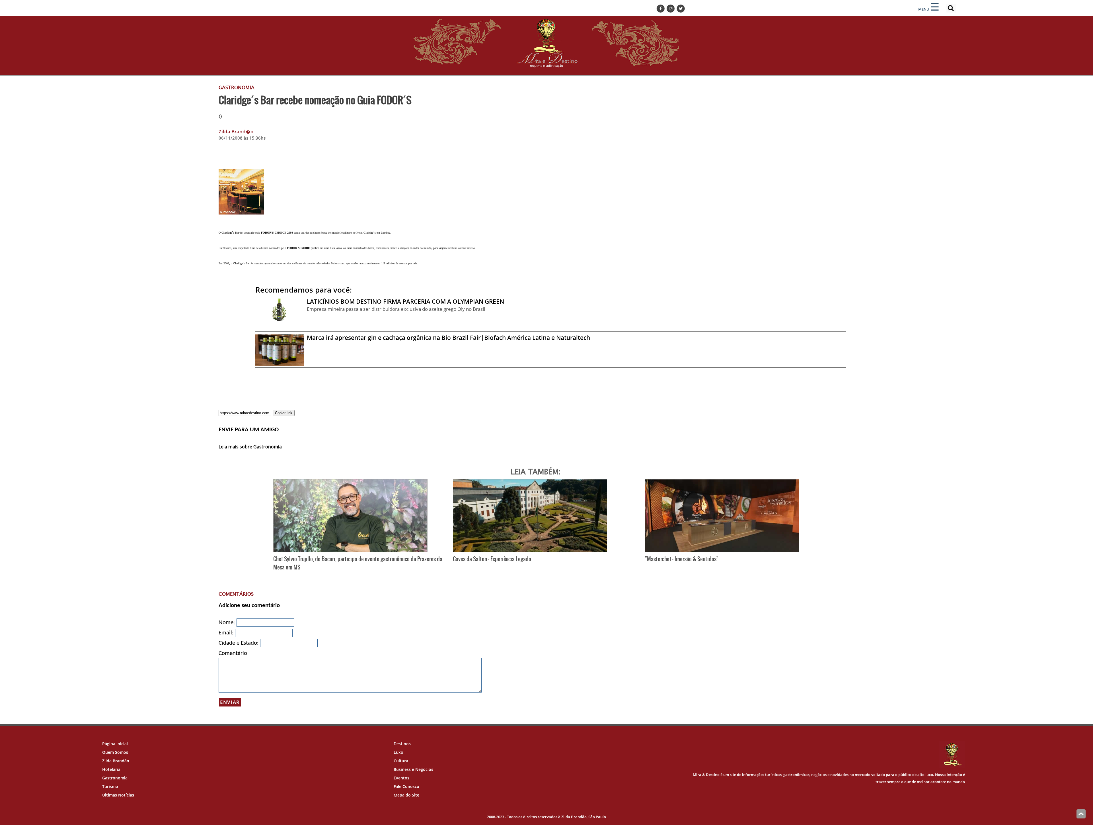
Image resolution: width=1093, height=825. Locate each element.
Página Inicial (115, 743)
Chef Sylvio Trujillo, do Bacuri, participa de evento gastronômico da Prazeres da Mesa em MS (357, 563)
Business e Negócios (413, 769)
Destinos (402, 743)
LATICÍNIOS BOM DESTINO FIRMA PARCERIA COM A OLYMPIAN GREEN (405, 301)
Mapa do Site (406, 795)
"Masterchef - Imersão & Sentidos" (681, 559)
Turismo (110, 786)
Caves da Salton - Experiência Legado (492, 559)
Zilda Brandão (115, 760)
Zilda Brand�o (236, 131)
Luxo (398, 752)
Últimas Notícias (118, 795)
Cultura (401, 760)
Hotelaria (111, 769)
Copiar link (283, 413)
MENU (923, 9)
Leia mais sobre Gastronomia (250, 447)
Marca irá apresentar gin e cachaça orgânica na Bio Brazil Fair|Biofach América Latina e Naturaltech (448, 338)
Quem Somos (115, 752)
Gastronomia (115, 778)
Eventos (401, 778)
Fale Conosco (406, 786)
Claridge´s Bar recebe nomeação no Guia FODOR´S (315, 99)
